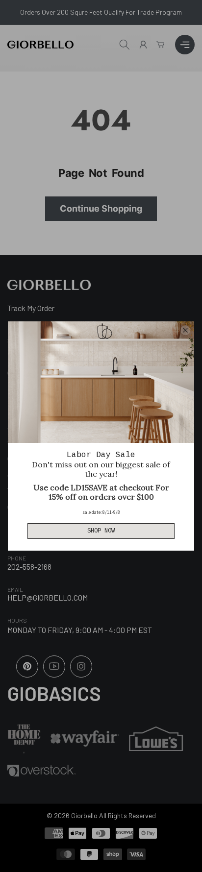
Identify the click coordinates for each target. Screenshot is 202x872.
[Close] (185, 330)
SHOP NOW (101, 531)
